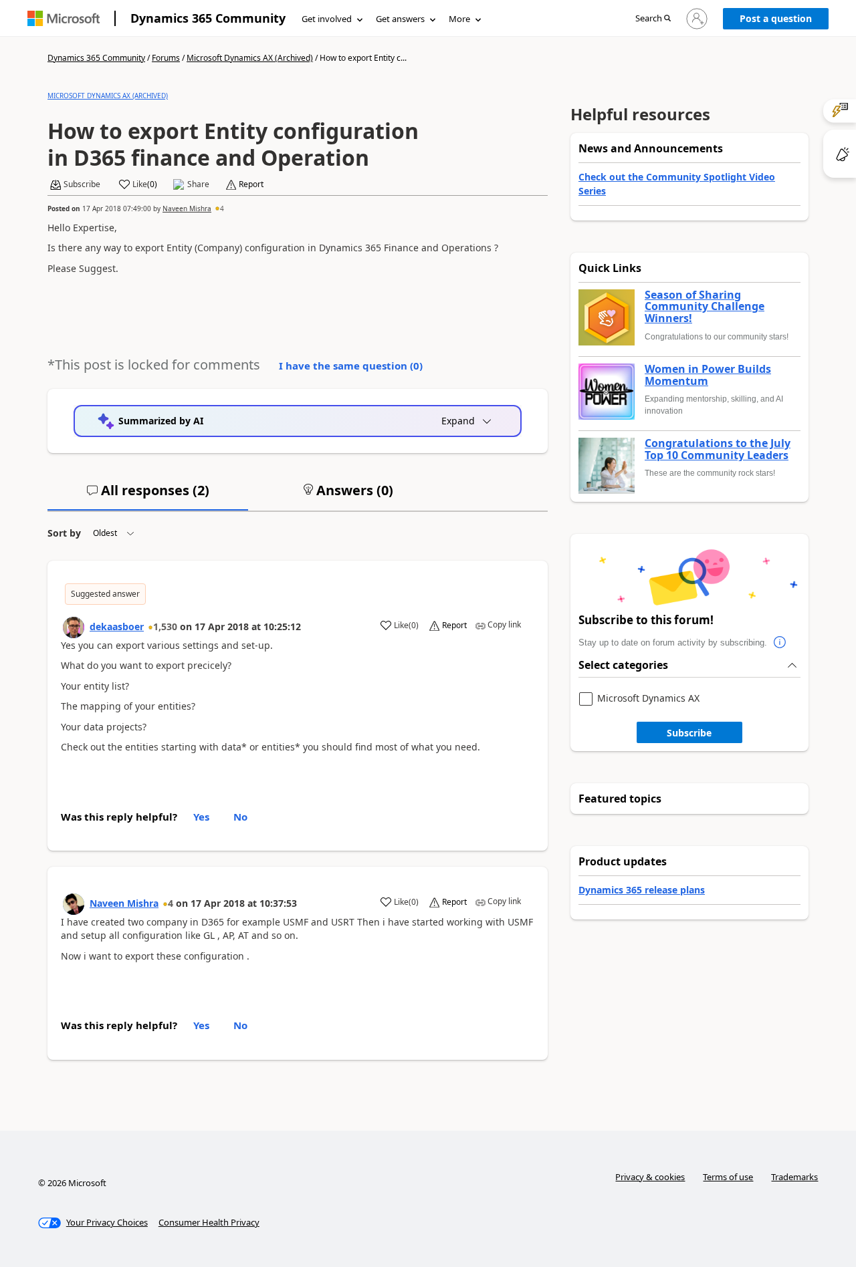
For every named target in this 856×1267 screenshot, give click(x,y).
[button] (653, 19)
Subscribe (689, 732)
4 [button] (222, 208)
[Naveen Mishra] (73, 904)
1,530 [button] (165, 626)
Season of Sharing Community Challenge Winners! (704, 307)
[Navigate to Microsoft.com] (63, 18)
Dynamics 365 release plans (641, 889)
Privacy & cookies (650, 1177)
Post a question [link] (776, 18)
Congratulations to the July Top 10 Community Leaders (717, 449)
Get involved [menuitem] (327, 19)
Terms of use (728, 1177)
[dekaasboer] (73, 627)
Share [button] (198, 184)
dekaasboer (117, 626)
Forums (166, 57)
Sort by (64, 533)
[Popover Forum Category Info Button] (780, 643)
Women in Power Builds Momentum (708, 375)
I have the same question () (351, 365)
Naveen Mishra (187, 208)
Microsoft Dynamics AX (648, 698)
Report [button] (251, 184)
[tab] (147, 496)
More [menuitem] (459, 19)
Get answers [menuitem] (400, 19)
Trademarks (794, 1177)
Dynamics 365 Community (208, 18)
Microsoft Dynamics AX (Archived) (250, 57)
